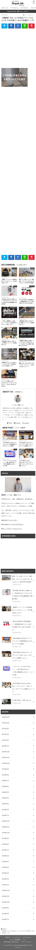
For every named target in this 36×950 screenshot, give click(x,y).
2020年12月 (6, 751)
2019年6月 (5, 856)
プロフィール (4, 7)
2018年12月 (6, 890)
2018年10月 (6, 902)
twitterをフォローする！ (10, 520)
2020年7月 (5, 780)
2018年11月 (5, 896)
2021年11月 (5, 723)
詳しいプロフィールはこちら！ (12, 528)
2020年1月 (5, 815)
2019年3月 (5, 873)
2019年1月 (5, 884)
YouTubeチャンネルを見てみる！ (13, 524)
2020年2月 (5, 809)
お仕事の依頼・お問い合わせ (11, 942)
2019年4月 (5, 867)
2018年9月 (5, 908)
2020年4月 (5, 798)
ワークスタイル (14, 7)
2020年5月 (5, 792)
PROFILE (7, 937)
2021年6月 (5, 728)
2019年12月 (6, 821)
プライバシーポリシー (26, 942)
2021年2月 (5, 740)
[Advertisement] (18, 48)
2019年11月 (5, 827)
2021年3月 (5, 734)
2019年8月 (5, 844)
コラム (24, 939)
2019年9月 (5, 838)
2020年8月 (5, 775)
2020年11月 (5, 757)
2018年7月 (5, 919)
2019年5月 (5, 861)
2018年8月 (5, 913)
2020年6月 (5, 786)
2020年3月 (5, 804)
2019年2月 (5, 879)
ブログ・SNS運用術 (15, 939)
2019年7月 (5, 850)
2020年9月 (5, 769)
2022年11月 (5, 717)
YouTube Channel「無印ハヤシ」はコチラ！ (18, 11)
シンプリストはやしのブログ (19, 945)
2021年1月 (5, 746)
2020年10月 (6, 763)
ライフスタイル (24, 7)
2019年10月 (6, 832)
